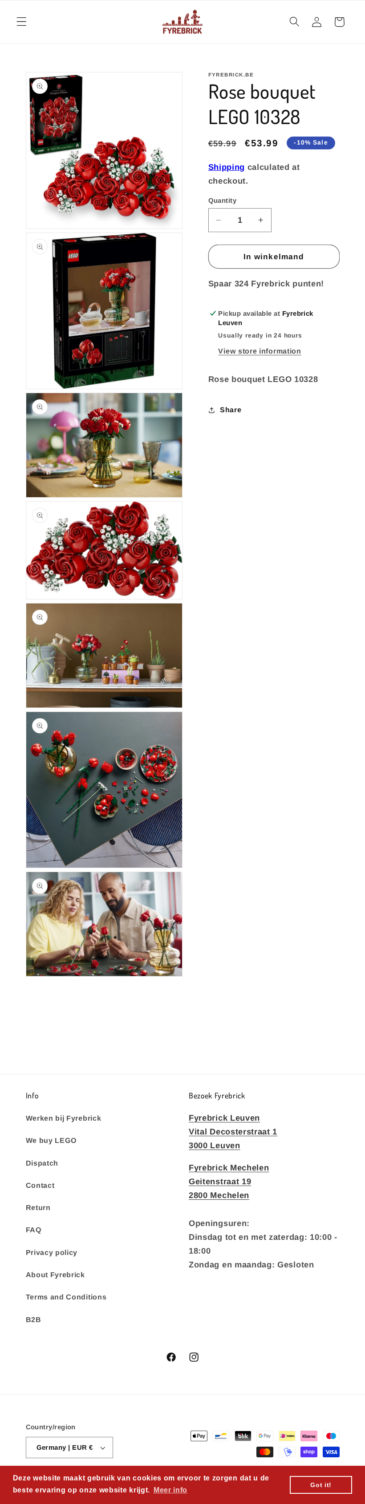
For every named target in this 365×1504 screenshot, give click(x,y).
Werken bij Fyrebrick (63, 1118)
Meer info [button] (170, 1490)
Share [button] (230, 410)
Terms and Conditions (66, 1297)
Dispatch (42, 1163)
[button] (21, 22)
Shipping (226, 167)
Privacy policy (52, 1252)
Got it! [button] (321, 1484)
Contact (40, 1185)
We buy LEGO (51, 1140)
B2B (33, 1319)
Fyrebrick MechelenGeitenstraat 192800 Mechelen (229, 1181)
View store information (259, 351)
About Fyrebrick (55, 1275)
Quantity (222, 200)
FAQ (34, 1230)
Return (38, 1207)
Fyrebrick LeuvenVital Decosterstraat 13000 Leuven (233, 1131)
